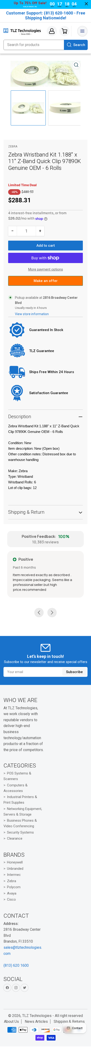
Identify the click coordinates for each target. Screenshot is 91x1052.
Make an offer (45, 282)
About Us (11, 1021)
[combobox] (46, 45)
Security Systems (20, 832)
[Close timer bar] (86, 4)
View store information (32, 314)
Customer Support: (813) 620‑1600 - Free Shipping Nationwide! (45, 15)
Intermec (14, 875)
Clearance (14, 838)
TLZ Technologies (37, 1015)
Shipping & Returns (69, 1021)
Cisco (11, 899)
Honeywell (15, 862)
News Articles (36, 1021)
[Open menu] (82, 31)
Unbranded (15, 869)
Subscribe (74, 672)
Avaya (11, 893)
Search (79, 45)
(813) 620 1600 (16, 965)
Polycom (14, 887)
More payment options (45, 269)
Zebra (12, 146)
